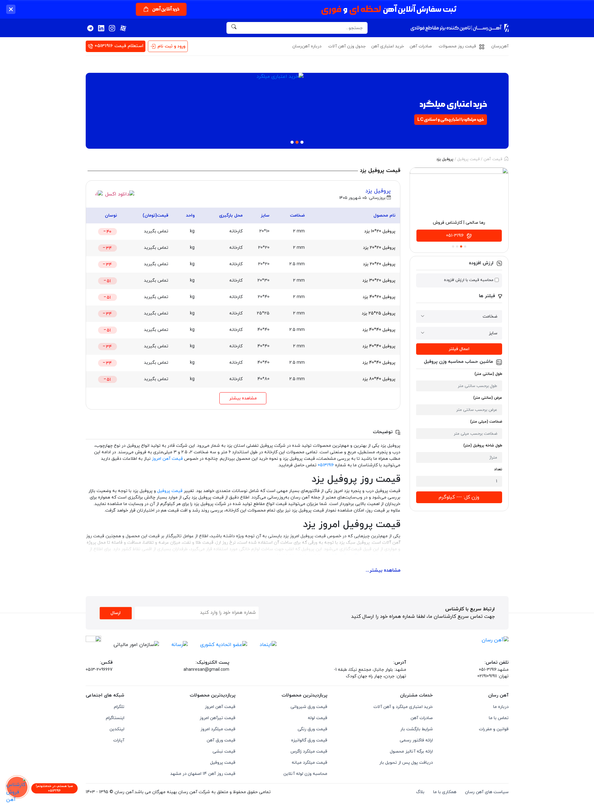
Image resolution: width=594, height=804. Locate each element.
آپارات (118, 740)
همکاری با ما (444, 792)
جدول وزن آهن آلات (347, 46)
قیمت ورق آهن (221, 740)
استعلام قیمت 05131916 (118, 46)
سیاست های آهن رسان (487, 792)
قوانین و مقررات (494, 729)
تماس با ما (499, 718)
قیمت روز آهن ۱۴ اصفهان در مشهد (202, 774)
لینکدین (117, 729)
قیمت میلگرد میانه (309, 763)
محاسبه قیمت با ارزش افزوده (468, 280)
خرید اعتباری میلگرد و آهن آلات (403, 707)
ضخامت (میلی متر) (486, 422)
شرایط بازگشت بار (416, 729)
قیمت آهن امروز (167, 459)
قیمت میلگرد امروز (217, 729)
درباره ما (501, 707)
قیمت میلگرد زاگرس (309, 751)
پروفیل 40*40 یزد (378, 330)
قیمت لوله (317, 718)
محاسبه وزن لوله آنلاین (305, 774)
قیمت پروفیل (468, 159)
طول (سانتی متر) (488, 374)
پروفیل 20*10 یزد (379, 231)
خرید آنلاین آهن (165, 9)
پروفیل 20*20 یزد (379, 248)
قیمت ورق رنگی (312, 729)
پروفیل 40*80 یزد (378, 379)
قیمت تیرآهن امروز (217, 718)
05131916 (326, 465)
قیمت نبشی (224, 751)
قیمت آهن (493, 159)
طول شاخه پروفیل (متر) (482, 445)
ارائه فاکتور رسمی (416, 740)
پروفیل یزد (378, 191)
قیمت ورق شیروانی (309, 707)
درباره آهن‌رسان (306, 46)
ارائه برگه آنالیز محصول (411, 751)
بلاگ (420, 792)
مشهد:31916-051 (494, 670)
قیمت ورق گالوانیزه (309, 740)
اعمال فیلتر (459, 349)
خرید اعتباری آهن (387, 46)
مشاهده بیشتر (243, 398)
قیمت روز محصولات (458, 46)
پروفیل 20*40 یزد (379, 297)
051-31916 (455, 236)
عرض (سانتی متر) (487, 398)
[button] (98, 113)
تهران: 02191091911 (493, 676)
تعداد (498, 469)
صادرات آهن (421, 46)
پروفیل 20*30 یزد (378, 280)
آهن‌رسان (500, 46)
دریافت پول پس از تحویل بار (406, 763)
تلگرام (119, 707)
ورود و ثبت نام (171, 46)
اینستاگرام (115, 718)
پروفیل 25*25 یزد (378, 313)
